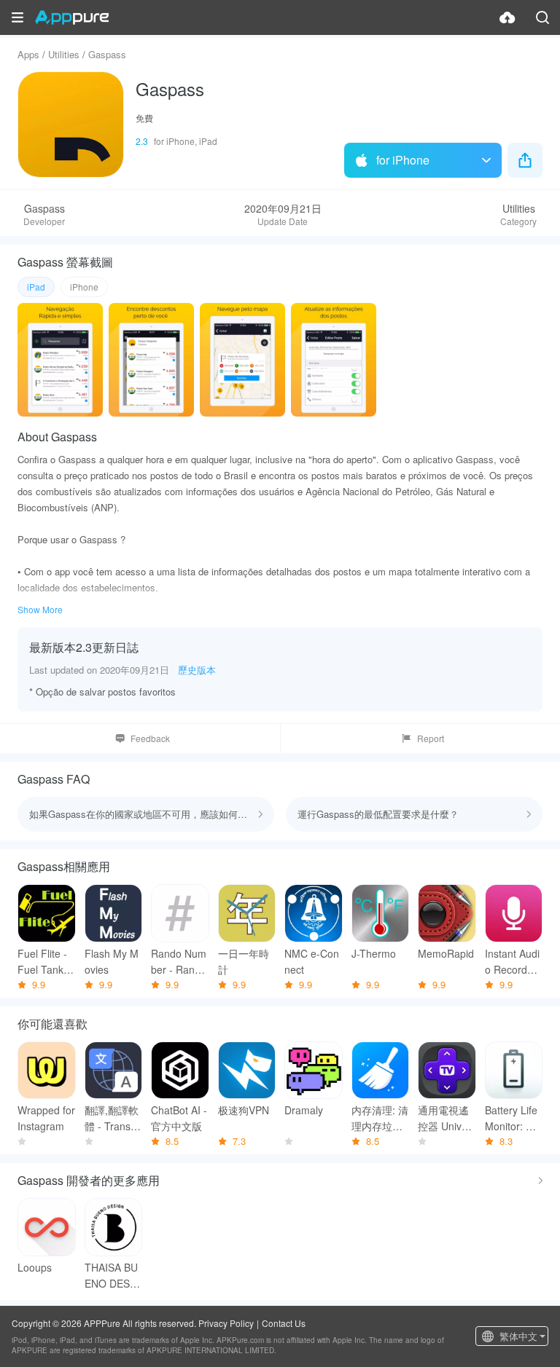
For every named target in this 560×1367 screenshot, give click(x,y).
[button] (17, 17)
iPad (36, 286)
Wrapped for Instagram (46, 1118)
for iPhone (402, 159)
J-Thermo (373, 953)
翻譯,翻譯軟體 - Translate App (113, 1118)
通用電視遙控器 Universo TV (444, 1118)
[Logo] (72, 17)
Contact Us (284, 1323)
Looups (35, 1267)
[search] (542, 17)
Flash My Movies (112, 961)
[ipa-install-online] (507, 17)
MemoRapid (446, 953)
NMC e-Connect (311, 961)
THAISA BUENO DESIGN (113, 1275)
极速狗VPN (243, 1110)
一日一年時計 (243, 961)
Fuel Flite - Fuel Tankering (46, 961)
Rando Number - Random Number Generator (178, 961)
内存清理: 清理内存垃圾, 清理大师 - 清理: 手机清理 (379, 1118)
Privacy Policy (226, 1323)
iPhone (84, 286)
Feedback (150, 738)
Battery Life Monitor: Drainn (513, 1118)
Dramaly (303, 1110)
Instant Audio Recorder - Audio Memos (512, 961)
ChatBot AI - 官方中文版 (179, 1118)
